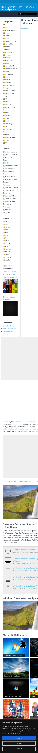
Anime (7, 33)
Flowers (7, 71)
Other (7, 113)
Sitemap (8, 193)
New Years (8, 104)
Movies (7, 99)
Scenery (7, 252)
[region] (19, 736)
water (26, 426)
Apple (7, 36)
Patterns (8, 115)
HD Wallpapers (10, 168)
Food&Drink (9, 74)
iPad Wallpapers (10, 177)
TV (6, 126)
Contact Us (8, 157)
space (7, 241)
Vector (7, 135)
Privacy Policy (9, 190)
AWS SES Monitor (9, 329)
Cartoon (8, 227)
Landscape (8, 249)
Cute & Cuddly (9, 66)
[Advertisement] (19, 358)
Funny (7, 77)
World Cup (8, 143)
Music (7, 102)
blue (6, 232)
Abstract (8, 27)
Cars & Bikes (9, 44)
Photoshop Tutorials (11, 188)
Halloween (8, 82)
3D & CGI (8, 25)
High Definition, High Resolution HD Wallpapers (17, 8)
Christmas (8, 52)
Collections (8, 60)
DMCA (7, 163)
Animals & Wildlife (11, 30)
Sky (6, 221)
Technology (9, 124)
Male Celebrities (10, 91)
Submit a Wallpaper (11, 196)
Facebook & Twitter (11, 166)
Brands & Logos (10, 41)
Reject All (19, 749)
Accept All (19, 738)
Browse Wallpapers (11, 155)
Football (8, 260)
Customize (19, 743)
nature (7, 246)
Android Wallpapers (11, 152)
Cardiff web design (9, 326)
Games (7, 80)
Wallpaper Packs (10, 137)
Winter (7, 140)
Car (6, 230)
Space (7, 118)
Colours (7, 63)
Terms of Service (10, 199)
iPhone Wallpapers (11, 179)
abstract (8, 243)
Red (6, 224)
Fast (6, 235)
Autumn (7, 38)
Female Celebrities (11, 69)
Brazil (7, 254)
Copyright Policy (10, 160)
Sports (7, 121)
